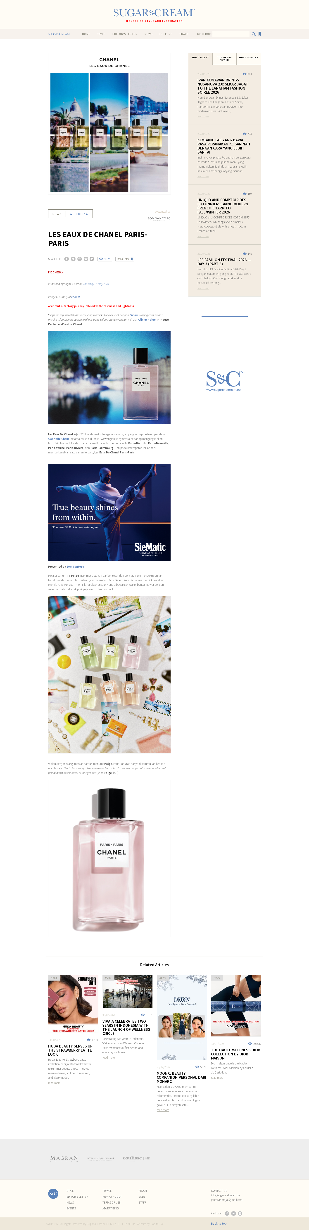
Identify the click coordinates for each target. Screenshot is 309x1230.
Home (86, 34)
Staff (142, 1202)
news (57, 214)
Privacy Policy (111, 1197)
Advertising (110, 1208)
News (148, 34)
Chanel (75, 297)
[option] (64, 1159)
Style (101, 34)
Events (71, 1208)
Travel (184, 34)
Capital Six (156, 1224)
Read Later (123, 259)
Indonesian (55, 272)
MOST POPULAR (248, 57)
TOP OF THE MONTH (224, 58)
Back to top (219, 1223)
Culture (165, 34)
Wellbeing (79, 214)
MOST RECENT (200, 57)
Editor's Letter (125, 34)
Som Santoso (75, 567)
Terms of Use (111, 1202)
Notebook (205, 34)
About (143, 1191)
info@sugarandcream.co (225, 1195)
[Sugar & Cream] (154, 13)
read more (203, 116)
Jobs (142, 1197)
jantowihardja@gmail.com (226, 1200)
